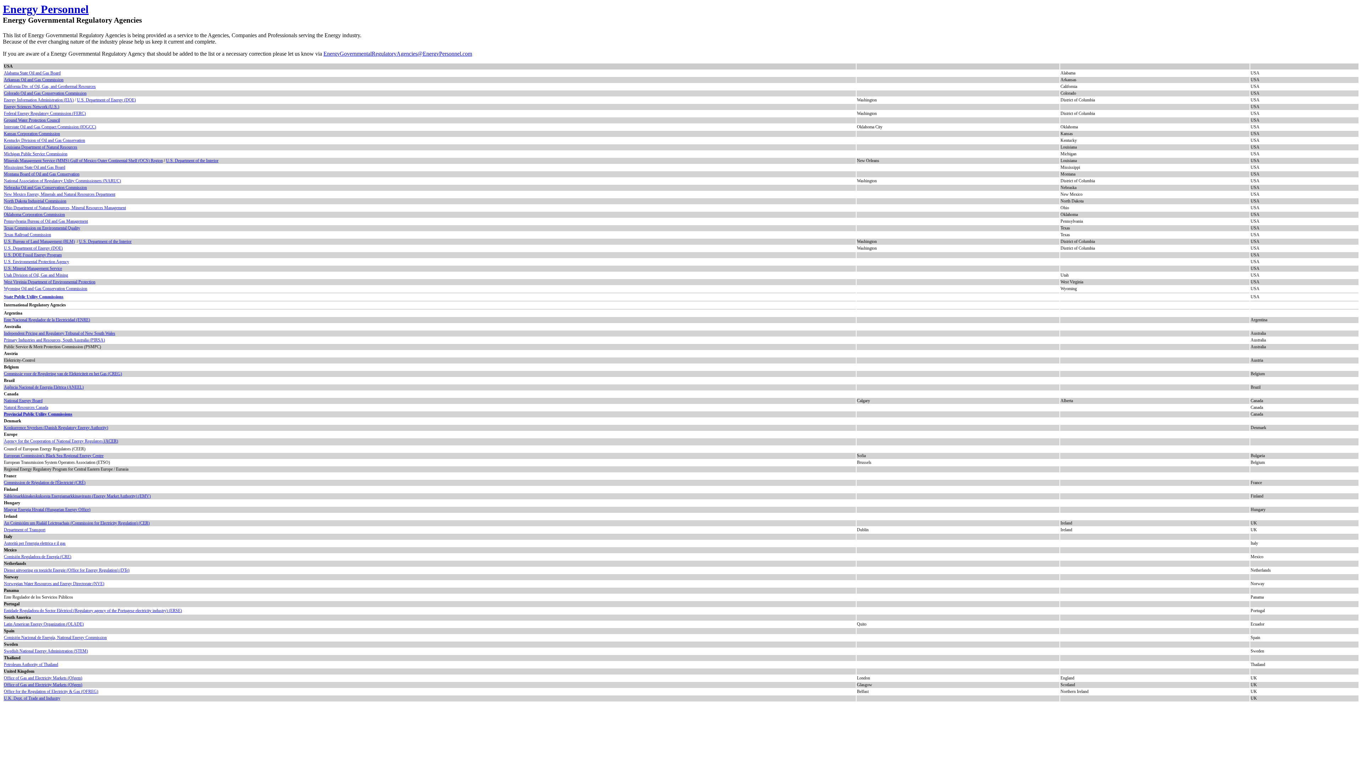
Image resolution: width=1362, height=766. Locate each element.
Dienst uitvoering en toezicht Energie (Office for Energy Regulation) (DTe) (66, 570)
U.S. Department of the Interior (192, 160)
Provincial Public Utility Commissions (38, 414)
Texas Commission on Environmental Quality (42, 228)
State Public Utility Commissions (33, 296)
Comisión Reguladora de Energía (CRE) (37, 556)
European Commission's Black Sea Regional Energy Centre (54, 455)
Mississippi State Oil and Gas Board (34, 167)
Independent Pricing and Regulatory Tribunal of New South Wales (59, 333)
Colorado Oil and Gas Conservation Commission (45, 93)
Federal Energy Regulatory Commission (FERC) (45, 113)
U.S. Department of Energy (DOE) (106, 100)
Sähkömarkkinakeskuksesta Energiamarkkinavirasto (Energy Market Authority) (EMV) (77, 496)
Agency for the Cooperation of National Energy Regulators (53, 441)
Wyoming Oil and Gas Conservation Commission (45, 288)
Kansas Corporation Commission (32, 133)
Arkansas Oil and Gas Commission (33, 79)
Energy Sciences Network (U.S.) (31, 106)
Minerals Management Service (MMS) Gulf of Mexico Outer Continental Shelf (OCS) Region (83, 160)
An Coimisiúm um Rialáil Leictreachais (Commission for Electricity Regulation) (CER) (77, 523)
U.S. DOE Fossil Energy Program (33, 254)
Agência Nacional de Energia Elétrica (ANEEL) (44, 387)
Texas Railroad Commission (27, 234)
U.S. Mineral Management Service (33, 268)
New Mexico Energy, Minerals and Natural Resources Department (59, 194)
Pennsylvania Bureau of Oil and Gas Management (46, 221)
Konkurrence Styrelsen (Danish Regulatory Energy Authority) (56, 427)
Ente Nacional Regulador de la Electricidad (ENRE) (47, 319)
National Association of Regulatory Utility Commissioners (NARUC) (62, 180)
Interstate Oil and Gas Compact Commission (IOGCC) (50, 126)
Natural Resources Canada (26, 407)
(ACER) (110, 441)
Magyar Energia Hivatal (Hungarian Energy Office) (47, 509)
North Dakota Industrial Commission (35, 201)
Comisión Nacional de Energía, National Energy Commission (55, 637)
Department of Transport (24, 529)
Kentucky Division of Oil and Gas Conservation (44, 140)
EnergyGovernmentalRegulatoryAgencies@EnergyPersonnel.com (397, 54)
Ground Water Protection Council (32, 120)
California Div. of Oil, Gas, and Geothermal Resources (50, 86)
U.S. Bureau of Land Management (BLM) (39, 241)
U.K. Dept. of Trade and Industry (32, 698)
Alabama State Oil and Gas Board (32, 73)
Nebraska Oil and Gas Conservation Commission (45, 187)
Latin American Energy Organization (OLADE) (44, 624)
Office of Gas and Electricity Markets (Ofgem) (43, 678)
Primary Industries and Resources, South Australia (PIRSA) (54, 340)
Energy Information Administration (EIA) (39, 100)
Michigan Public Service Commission (35, 153)
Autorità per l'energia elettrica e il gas (35, 543)
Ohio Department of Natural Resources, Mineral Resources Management (65, 207)
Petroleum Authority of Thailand (31, 664)
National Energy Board (23, 400)
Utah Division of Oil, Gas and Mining (36, 275)
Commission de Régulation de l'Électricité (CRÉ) (44, 482)
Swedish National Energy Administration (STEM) (46, 651)
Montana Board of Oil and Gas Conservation (41, 174)
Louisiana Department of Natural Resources (40, 147)
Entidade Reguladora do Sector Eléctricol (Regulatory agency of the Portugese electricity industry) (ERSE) (93, 610)
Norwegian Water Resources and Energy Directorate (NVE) (54, 583)
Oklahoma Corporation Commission (34, 214)
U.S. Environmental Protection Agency (36, 261)
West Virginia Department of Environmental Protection (49, 281)
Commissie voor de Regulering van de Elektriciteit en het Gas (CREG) (63, 373)
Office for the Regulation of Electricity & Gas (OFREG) (51, 691)
